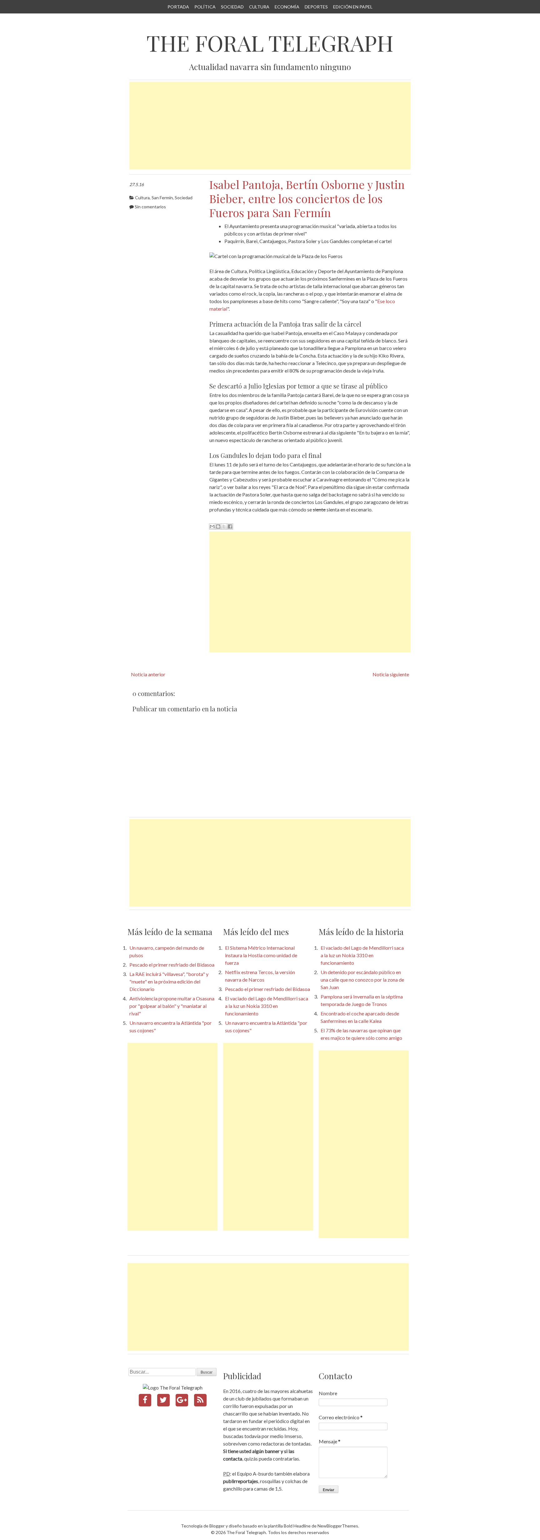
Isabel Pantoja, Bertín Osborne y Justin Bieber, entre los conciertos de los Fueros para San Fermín (307, 198)
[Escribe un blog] (218, 526)
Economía (287, 6)
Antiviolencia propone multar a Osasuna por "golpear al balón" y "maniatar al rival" (171, 1005)
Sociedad (232, 6)
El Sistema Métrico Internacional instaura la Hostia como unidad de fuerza (261, 955)
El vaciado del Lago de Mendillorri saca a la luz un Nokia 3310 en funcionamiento (266, 1005)
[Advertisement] (270, 125)
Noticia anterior (148, 674)
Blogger (217, 1525)
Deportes (316, 6)
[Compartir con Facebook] (230, 526)
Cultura (259, 6)
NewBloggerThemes (338, 1525)
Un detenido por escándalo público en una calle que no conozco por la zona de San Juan (362, 979)
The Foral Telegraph (270, 43)
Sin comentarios (150, 206)
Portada (178, 6)
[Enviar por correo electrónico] (212, 526)
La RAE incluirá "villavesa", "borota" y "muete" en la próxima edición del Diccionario (168, 981)
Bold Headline (297, 1525)
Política (205, 6)
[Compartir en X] (224, 526)
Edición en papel (352, 6)
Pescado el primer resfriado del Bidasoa (171, 965)
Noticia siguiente (390, 674)
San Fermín (162, 197)
